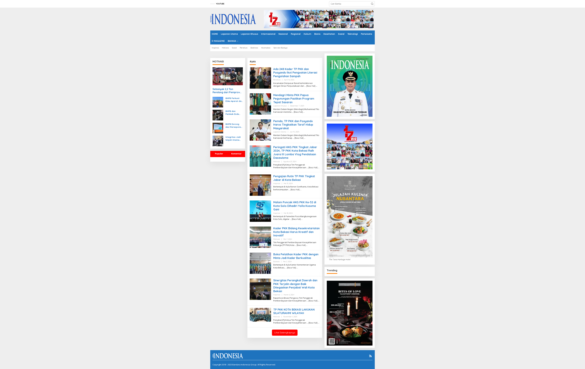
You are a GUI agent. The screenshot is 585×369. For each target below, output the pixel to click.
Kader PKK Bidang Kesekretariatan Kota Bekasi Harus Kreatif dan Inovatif (296, 232)
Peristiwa (276, 80)
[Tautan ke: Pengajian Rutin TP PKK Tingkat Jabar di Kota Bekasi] (260, 184)
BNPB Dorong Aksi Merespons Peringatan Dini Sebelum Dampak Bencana (233, 125)
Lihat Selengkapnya (284, 332)
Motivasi (276, 161)
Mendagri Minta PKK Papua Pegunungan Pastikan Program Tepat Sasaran (293, 98)
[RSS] (370, 356)
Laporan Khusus (280, 106)
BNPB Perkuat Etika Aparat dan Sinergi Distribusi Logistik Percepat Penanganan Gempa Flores (234, 99)
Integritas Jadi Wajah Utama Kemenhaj (233, 138)
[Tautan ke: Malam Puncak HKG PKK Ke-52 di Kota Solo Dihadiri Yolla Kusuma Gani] (260, 210)
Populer (219, 153)
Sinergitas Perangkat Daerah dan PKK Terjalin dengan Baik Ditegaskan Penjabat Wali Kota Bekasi (295, 286)
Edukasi (276, 261)
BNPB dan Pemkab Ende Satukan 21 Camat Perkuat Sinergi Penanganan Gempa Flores (233, 112)
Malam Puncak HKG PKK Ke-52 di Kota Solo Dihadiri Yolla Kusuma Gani (294, 205)
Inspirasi (276, 183)
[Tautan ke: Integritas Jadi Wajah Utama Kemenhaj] (218, 140)
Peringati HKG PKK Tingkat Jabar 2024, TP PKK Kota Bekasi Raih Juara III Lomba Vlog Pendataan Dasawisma (295, 152)
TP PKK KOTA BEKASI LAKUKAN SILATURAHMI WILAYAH (294, 311)
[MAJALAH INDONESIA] (233, 18)
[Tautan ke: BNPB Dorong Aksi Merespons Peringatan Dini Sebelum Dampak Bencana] (218, 127)
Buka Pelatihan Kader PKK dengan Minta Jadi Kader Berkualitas (295, 256)
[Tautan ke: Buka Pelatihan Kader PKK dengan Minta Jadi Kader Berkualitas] (260, 263)
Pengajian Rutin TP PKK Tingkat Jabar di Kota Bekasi (294, 177)
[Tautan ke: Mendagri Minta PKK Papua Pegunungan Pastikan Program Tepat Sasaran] (260, 103)
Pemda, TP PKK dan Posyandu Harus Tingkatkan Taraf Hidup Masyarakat (293, 124)
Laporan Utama (279, 132)
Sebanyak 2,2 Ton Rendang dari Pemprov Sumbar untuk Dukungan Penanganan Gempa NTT (227, 91)
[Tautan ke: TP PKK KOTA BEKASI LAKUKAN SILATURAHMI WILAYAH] (260, 314)
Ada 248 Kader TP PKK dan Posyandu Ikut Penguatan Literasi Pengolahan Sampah (295, 72)
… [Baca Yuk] (310, 86)
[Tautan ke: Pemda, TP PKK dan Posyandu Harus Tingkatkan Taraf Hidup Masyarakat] (260, 129)
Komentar (236, 153)
